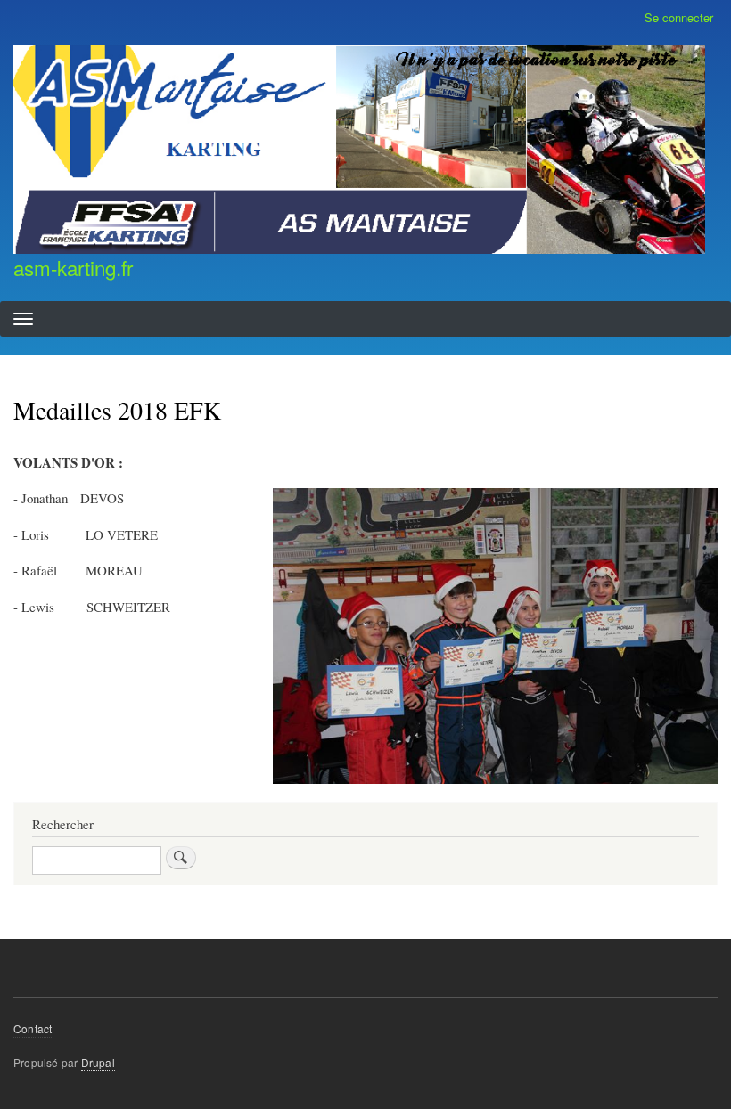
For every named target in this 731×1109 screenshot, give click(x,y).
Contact (32, 1028)
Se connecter (679, 17)
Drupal (98, 1062)
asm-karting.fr (73, 267)
